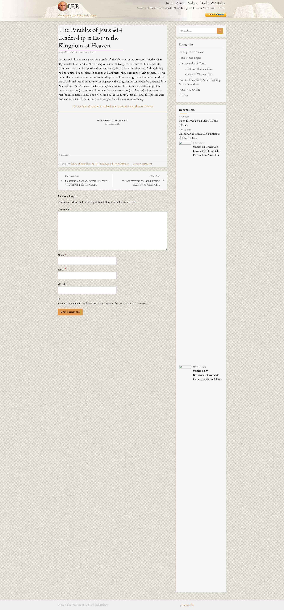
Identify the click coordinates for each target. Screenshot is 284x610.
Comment (64, 210)
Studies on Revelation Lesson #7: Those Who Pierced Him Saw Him (206, 151)
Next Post (141, 180)
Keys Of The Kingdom (200, 74)
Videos (192, 3)
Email (62, 270)
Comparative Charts (192, 52)
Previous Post (87, 180)
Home (168, 3)
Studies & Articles (212, 3)
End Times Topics (191, 57)
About (180, 3)
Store (221, 8)
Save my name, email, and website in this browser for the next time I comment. (102, 303)
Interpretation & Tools (193, 63)
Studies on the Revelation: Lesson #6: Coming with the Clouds (207, 375)
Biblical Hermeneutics (200, 69)
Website (62, 284)
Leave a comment (142, 163)
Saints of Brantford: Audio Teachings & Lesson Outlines (176, 8)
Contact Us (188, 605)
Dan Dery (84, 52)
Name (62, 255)
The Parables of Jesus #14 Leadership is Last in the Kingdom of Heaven (112, 106)
